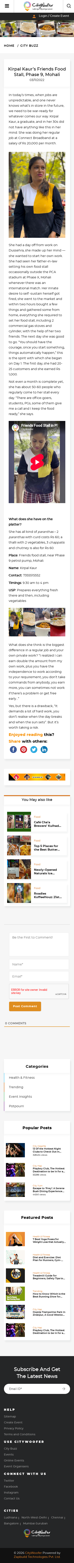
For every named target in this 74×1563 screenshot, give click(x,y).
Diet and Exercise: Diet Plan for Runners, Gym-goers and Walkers (47, 1260)
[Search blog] (69, 6)
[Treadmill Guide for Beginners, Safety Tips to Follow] (18, 1275)
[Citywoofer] (38, 6)
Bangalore (11, 1523)
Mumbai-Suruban (35, 1523)
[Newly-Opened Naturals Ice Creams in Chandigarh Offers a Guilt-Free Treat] (19, 869)
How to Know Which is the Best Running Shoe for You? (49, 1297)
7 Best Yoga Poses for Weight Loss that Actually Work (48, 1242)
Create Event (13, 1422)
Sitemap (10, 1416)
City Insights (39, 1146)
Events (9, 1454)
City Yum (38, 1186)
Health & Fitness (22, 1077)
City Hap (37, 1166)
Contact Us (12, 1498)
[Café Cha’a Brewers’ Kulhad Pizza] (19, 822)
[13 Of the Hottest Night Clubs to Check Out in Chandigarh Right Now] (18, 1150)
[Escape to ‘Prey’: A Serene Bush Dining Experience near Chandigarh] (18, 1190)
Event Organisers (16, 1466)
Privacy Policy (13, 1428)
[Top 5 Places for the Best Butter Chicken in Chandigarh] (19, 845)
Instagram (11, 1492)
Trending (16, 1087)
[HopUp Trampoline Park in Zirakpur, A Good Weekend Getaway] (18, 1312)
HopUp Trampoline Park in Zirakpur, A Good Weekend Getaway (49, 1315)
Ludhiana (10, 1517)
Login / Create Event (50, 16)
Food (37, 817)
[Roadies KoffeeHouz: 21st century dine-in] (19, 893)
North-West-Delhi (34, 1517)
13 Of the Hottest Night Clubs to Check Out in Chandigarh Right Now (47, 1152)
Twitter (9, 1480)
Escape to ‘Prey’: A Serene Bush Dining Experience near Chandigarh (49, 1191)
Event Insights (20, 1096)
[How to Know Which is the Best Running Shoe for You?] (18, 1294)
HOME (9, 45)
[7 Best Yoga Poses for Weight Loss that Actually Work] (18, 1239)
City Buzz (28, 45)
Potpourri (16, 1106)
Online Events (14, 1460)
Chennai (57, 1517)
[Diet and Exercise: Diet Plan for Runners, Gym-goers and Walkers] (18, 1257)
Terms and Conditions (19, 1434)
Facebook (11, 1486)
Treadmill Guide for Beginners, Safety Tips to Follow (48, 1279)
